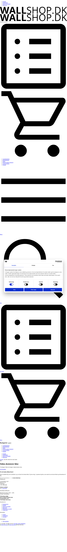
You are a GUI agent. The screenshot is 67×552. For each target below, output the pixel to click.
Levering (4, 516)
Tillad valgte (33, 289)
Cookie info (5, 510)
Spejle (4, 161)
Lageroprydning (6, 163)
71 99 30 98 (4, 488)
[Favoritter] (33, 89)
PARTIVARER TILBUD (8, 162)
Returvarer (5, 5)
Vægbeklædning (6, 159)
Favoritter (2, 371)
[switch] (26, 284)
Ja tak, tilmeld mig (16, 477)
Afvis (14, 289)
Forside (1, 459)
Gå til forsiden (3, 469)
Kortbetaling (5, 2)
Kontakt (4, 1)
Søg (1, 303)
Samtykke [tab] (14, 265)
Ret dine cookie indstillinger (19, 523)
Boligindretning (6, 160)
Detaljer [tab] (33, 265)
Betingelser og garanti (7, 508)
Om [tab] (53, 265)
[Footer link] (4, 524)
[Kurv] (33, 156)
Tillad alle (53, 289)
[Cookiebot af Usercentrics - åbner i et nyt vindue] (56, 262)
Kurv (1, 440)
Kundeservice (5, 504)
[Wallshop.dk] (33, 13)
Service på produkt (6, 4)
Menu (1, 234)
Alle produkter (6, 521)
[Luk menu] (9, 443)
